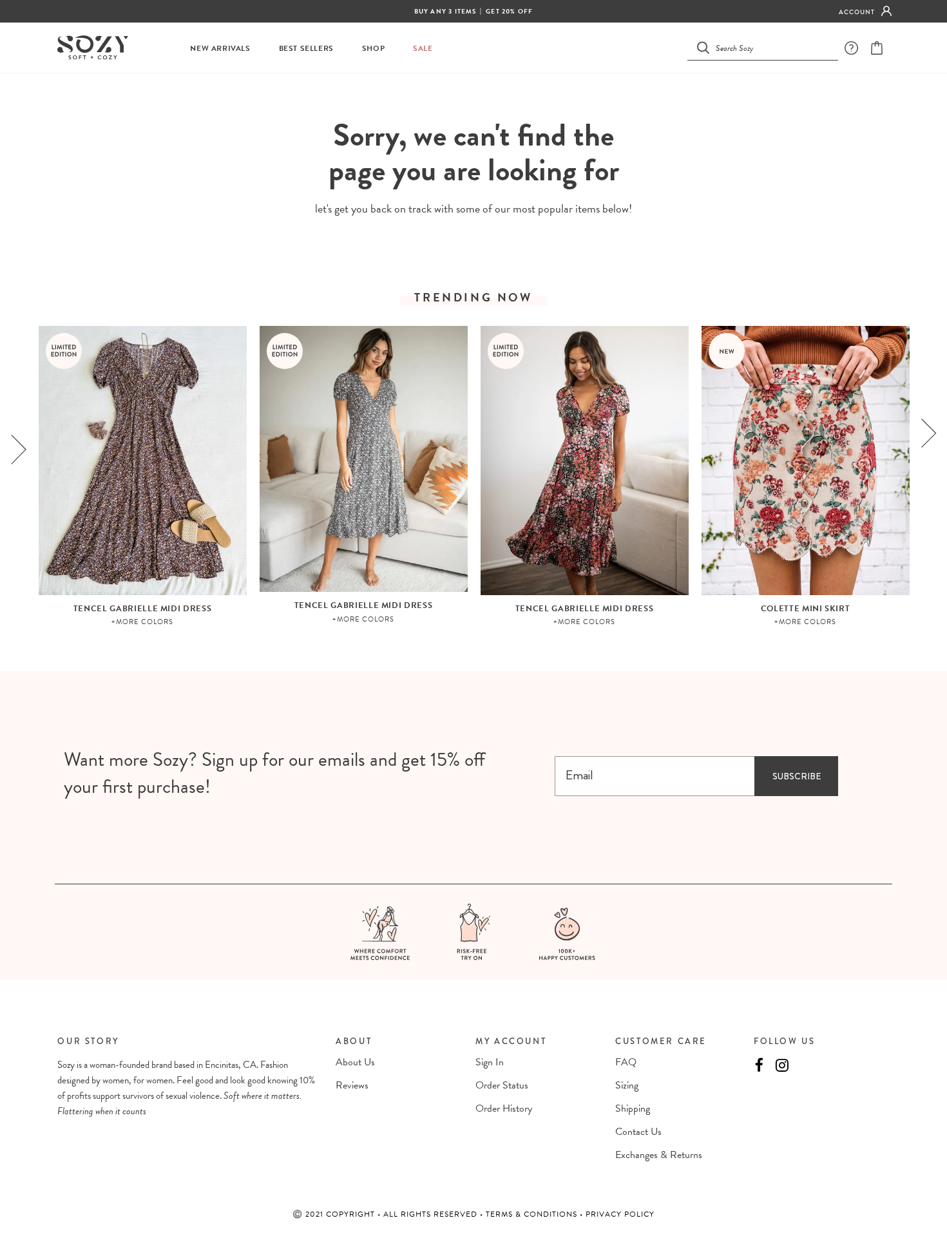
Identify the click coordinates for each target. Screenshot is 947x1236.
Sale (422, 48)
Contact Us (638, 1131)
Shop (373, 48)
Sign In (489, 1062)
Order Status (501, 1085)
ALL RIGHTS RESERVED (431, 1214)
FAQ (625, 1062)
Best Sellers (306, 48)
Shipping (632, 1108)
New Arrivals (220, 48)
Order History (503, 1108)
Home (442, 97)
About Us (355, 1062)
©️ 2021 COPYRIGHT (335, 1214)
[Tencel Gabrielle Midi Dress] (143, 460)
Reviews (352, 1085)
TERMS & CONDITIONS (533, 1214)
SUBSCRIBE (796, 776)
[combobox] (770, 47)
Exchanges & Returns (658, 1155)
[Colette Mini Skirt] (806, 460)
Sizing (626, 1085)
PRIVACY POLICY (620, 1214)
